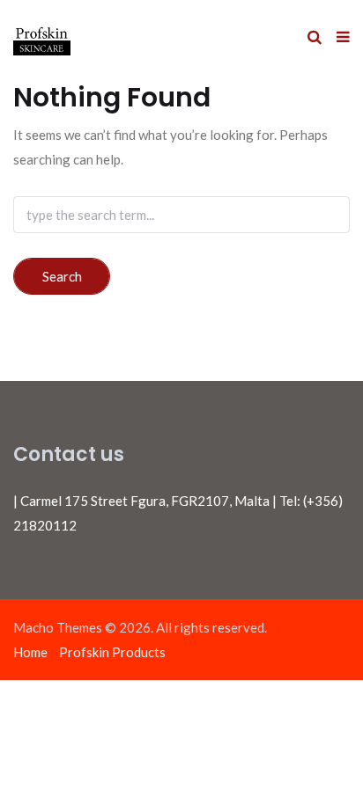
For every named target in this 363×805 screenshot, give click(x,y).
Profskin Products (112, 652)
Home (30, 652)
